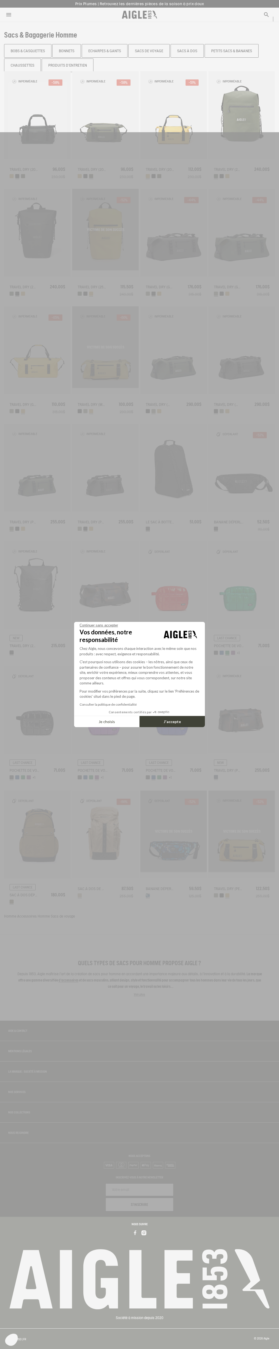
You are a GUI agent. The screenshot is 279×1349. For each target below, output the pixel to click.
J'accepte (172, 721)
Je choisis (107, 721)
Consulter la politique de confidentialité (108, 704)
